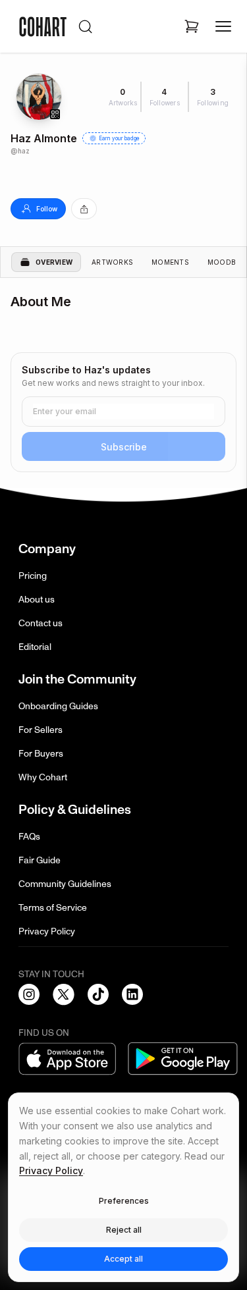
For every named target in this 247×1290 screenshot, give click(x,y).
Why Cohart (42, 777)
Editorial (34, 647)
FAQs (29, 836)
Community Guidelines (64, 884)
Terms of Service (52, 907)
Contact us (40, 623)
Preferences (124, 1201)
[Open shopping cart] (191, 26)
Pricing (32, 576)
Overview (54, 262)
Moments (170, 262)
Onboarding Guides (58, 706)
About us (36, 599)
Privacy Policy (46, 931)
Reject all (124, 1230)
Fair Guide (39, 860)
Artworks (112, 262)
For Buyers (40, 753)
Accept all (123, 1259)
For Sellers (40, 730)
